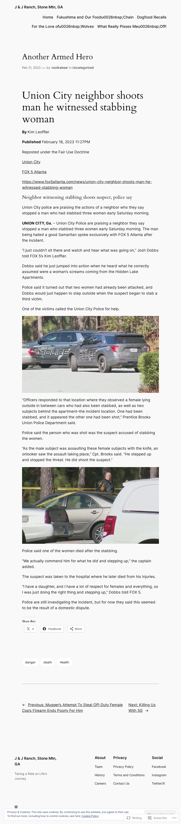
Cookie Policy (90, 816)
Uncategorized (83, 67)
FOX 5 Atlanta (34, 172)
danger (30, 662)
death (47, 662)
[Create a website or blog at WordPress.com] (16, 807)
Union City (31, 162)
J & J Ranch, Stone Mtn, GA (39, 7)
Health (64, 662)
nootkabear (59, 67)
